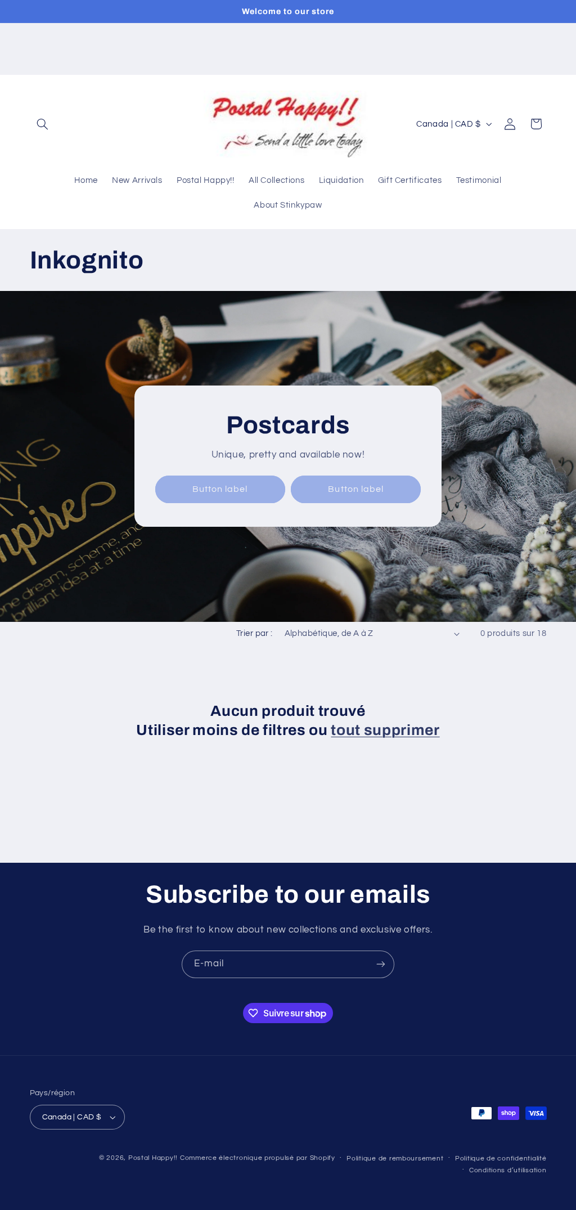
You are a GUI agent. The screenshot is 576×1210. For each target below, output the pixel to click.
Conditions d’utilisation (508, 1170)
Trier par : (254, 633)
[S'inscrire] (381, 964)
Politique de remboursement (394, 1158)
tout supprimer (385, 730)
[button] (43, 124)
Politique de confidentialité (501, 1158)
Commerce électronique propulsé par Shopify (257, 1158)
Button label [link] (220, 489)
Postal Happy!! (153, 1158)
